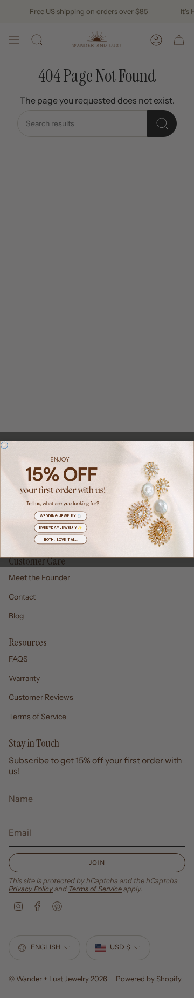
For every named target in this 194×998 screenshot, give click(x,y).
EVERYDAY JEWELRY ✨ (60, 527)
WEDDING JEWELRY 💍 (60, 515)
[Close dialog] (4, 445)
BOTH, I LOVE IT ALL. (61, 538)
